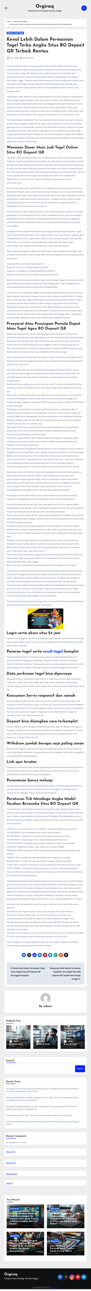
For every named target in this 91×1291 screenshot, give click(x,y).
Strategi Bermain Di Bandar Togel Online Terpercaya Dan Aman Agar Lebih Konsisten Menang (45, 1031)
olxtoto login (11, 1174)
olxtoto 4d (10, 1163)
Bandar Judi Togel (15, 33)
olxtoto (9, 1183)
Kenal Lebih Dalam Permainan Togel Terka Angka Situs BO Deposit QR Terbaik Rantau (45, 45)
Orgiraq (45, 6)
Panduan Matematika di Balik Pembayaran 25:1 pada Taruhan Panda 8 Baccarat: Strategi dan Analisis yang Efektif (65, 1219)
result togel (53, 651)
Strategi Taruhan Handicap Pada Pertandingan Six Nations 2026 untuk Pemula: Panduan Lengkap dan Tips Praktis (24, 1219)
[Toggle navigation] (6, 8)
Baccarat (15, 1209)
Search (10, 1060)
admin (16, 58)
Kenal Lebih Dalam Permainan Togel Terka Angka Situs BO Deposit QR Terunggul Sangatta (27, 972)
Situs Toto (10, 1152)
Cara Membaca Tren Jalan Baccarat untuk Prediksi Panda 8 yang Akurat (39, 1115)
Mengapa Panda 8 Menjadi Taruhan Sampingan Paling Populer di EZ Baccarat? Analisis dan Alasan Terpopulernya (23, 1246)
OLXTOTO (54, 1287)
